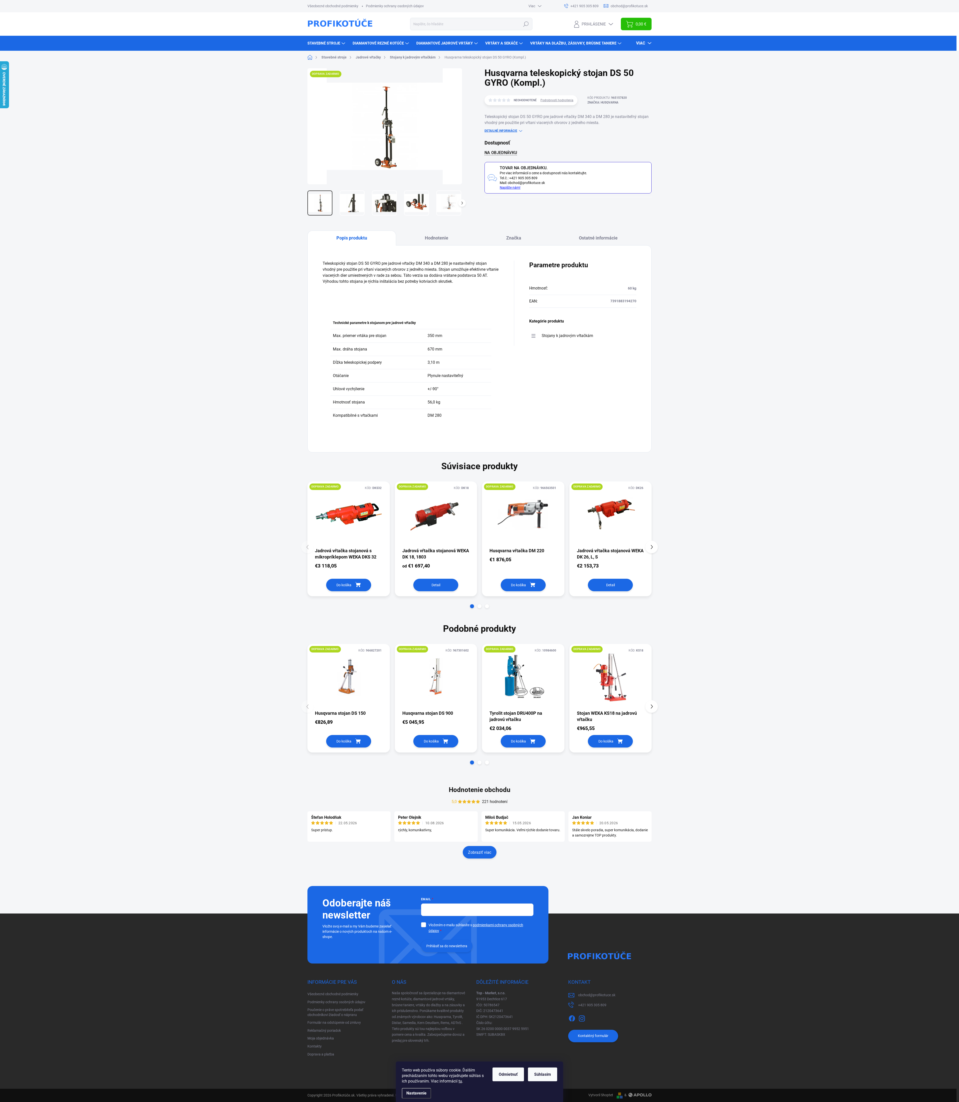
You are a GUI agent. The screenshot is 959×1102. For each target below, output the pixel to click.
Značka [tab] (513, 237)
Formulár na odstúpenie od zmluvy (334, 1022)
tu (460, 1081)
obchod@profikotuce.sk (596, 995)
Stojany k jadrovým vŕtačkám (567, 335)
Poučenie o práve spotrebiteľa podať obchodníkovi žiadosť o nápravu (335, 1012)
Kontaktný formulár (593, 1036)
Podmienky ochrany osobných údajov (395, 6)
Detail (436, 585)
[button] (472, 606)
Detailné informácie (500, 130)
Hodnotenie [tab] (436, 237)
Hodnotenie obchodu (479, 790)
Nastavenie (416, 1093)
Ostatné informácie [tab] (598, 237)
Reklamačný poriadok (324, 1030)
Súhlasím (542, 1074)
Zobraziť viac (479, 852)
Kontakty (314, 1046)
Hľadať (526, 24)
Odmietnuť (508, 1074)
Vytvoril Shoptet (600, 1095)
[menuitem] (326, 43)
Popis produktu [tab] (351, 237)
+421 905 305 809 (592, 1005)
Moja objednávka (320, 1038)
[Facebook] (572, 1017)
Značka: (602, 102)
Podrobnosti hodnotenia (556, 100)
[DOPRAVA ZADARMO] (348, 514)
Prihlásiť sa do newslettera (446, 946)
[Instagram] (582, 1017)
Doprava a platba (320, 1054)
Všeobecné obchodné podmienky (332, 6)
